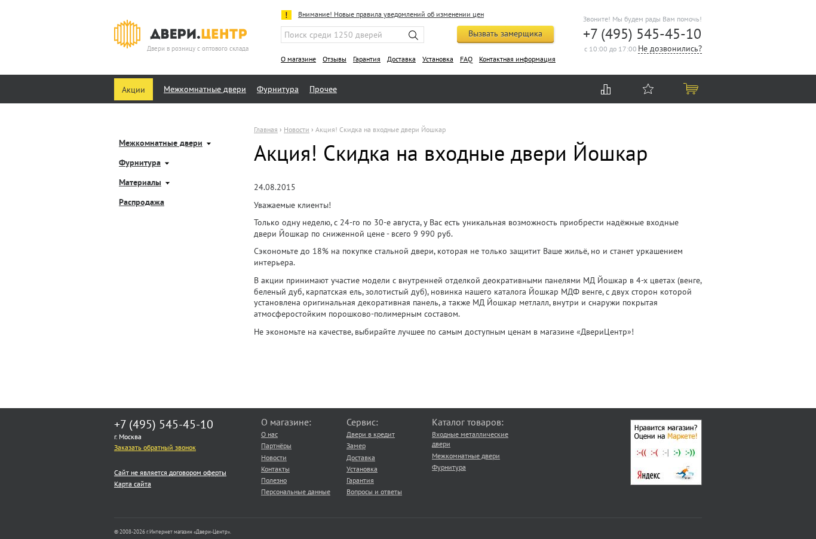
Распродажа (141, 203)
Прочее (323, 89)
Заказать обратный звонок (155, 447)
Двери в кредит (370, 434)
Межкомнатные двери (205, 89)
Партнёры (276, 445)
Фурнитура (278, 89)
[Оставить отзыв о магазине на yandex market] (666, 482)
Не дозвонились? (670, 49)
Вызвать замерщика (505, 33)
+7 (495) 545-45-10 (642, 33)
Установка (437, 58)
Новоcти (296, 129)
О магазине (298, 58)
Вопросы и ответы (374, 491)
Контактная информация (517, 58)
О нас (269, 434)
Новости (274, 457)
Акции (133, 89)
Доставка (401, 58)
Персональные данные (295, 491)
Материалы (140, 183)
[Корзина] (692, 88)
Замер (356, 445)
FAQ (466, 58)
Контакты (275, 468)
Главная (266, 129)
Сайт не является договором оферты (170, 472)
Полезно (274, 480)
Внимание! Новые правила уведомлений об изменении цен (391, 14)
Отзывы (334, 58)
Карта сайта (132, 483)
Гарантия (367, 58)
